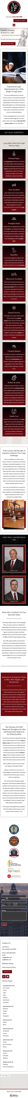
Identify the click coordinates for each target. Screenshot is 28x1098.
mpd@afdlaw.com (7, 957)
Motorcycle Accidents (14, 279)
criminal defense (15, 359)
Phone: (3, 905)
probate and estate (19, 388)
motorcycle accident (9, 287)
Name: (3, 894)
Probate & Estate (14, 382)
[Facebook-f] (4, 976)
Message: (4, 910)
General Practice (14, 313)
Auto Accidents (14, 190)
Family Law (14, 416)
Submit (4, 924)
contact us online (8, 123)
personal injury (9, 161)
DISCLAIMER (18, 1091)
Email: (3, 899)
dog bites (22, 265)
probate (19, 332)
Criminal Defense (14, 351)
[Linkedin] (7, 976)
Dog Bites (14, 255)
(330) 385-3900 (17, 17)
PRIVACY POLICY (11, 1091)
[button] (14, 25)
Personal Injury (14, 158)
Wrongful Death (14, 223)
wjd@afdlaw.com (6, 959)
